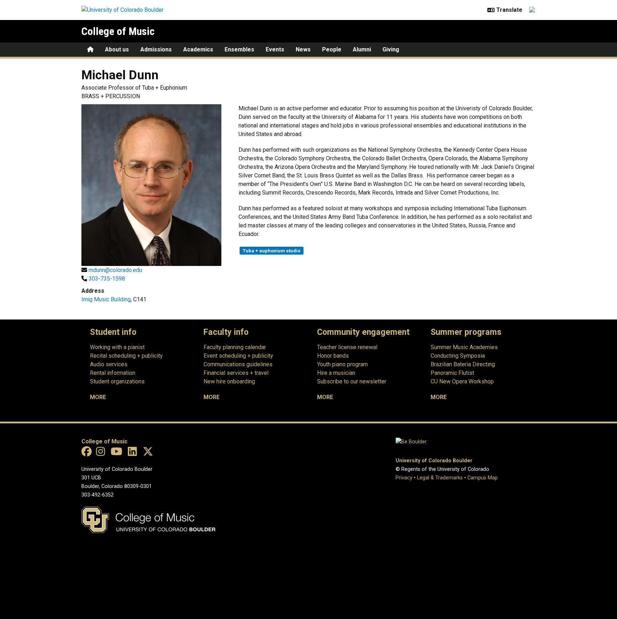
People (331, 49)
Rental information (112, 372)
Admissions (156, 49)
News (303, 49)
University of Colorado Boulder (434, 461)
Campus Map (482, 478)
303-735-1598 (107, 278)
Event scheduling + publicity (238, 355)
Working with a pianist (117, 347)
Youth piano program (342, 364)
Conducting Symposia (458, 355)
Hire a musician (336, 372)
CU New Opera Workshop (462, 381)
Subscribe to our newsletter (351, 381)
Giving (390, 49)
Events (275, 49)
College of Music (118, 31)
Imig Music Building (106, 299)
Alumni (362, 49)
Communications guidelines (238, 364)
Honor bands (333, 355)
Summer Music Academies (464, 347)
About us (117, 49)
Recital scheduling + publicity (126, 355)
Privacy (404, 478)
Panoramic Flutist (452, 372)
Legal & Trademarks (440, 478)
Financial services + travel (236, 372)
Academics (198, 49)
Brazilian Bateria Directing (463, 364)
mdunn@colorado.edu (115, 270)
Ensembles (239, 49)
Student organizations (117, 381)
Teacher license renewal (347, 347)
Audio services (108, 364)
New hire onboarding (229, 381)
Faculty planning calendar (235, 347)
